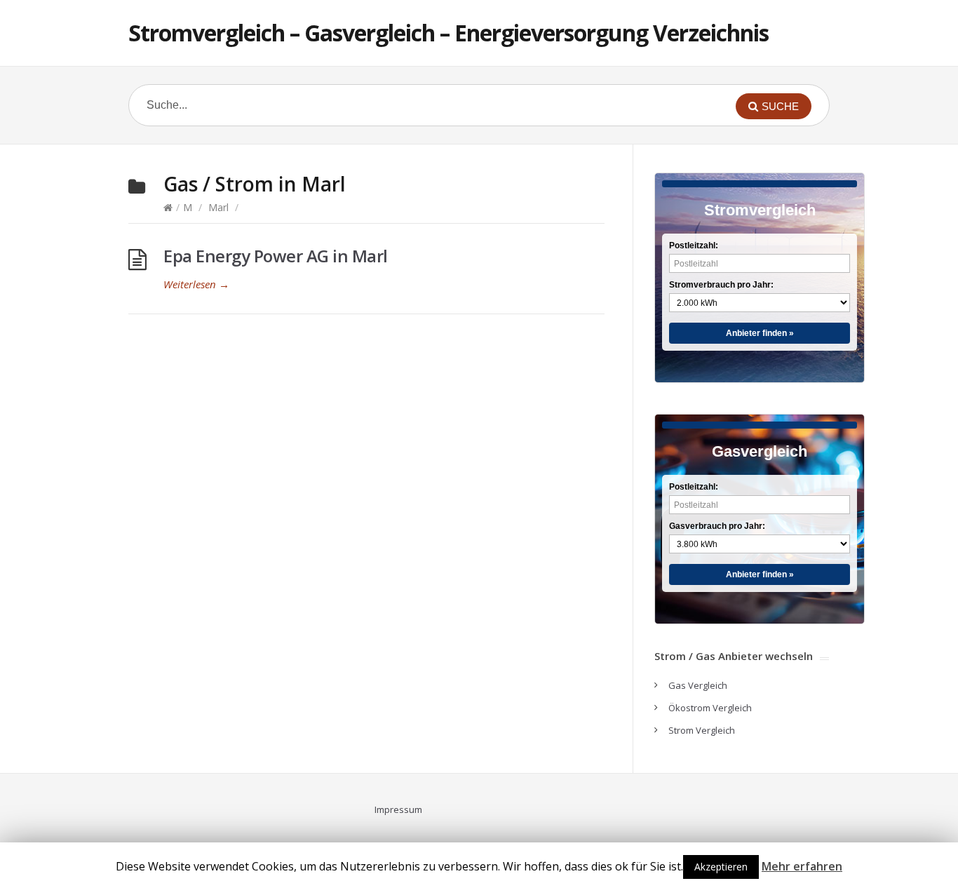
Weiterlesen (196, 284)
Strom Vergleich (701, 730)
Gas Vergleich (697, 685)
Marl (218, 207)
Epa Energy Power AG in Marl (275, 255)
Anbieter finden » (760, 333)
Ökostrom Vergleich (710, 707)
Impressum (398, 809)
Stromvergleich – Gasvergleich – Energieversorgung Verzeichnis (448, 33)
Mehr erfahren (802, 866)
